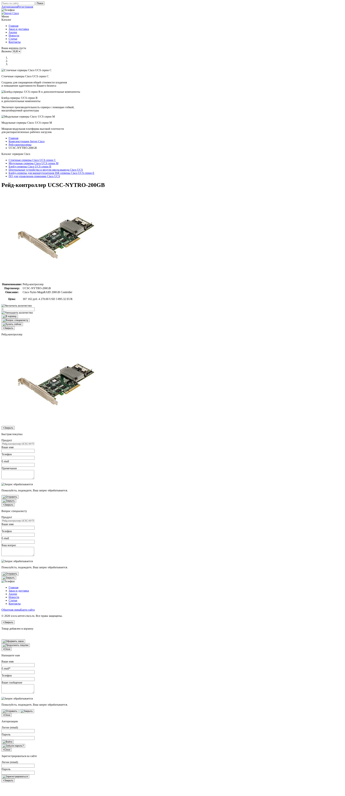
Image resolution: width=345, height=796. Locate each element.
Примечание (9, 468)
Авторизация (9, 6)
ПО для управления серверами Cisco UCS (34, 176)
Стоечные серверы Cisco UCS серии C (32, 160)
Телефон (6, 454)
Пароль (5, 734)
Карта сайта (27, 609)
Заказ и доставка (19, 29)
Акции (13, 32)
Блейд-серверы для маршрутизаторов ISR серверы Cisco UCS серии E (51, 173)
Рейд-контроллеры (20, 144)
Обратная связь (10, 609)
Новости (14, 35)
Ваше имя (7, 447)
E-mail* (5, 668)
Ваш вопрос (8, 545)
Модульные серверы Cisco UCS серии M (33, 163)
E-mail (5, 461)
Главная (13, 25)
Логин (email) (9, 727)
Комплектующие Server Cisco (27, 141)
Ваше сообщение (11, 682)
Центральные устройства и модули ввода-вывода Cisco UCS (46, 169)
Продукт (6, 440)
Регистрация (25, 6)
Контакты (15, 41)
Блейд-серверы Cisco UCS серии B (30, 166)
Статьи (13, 38)
